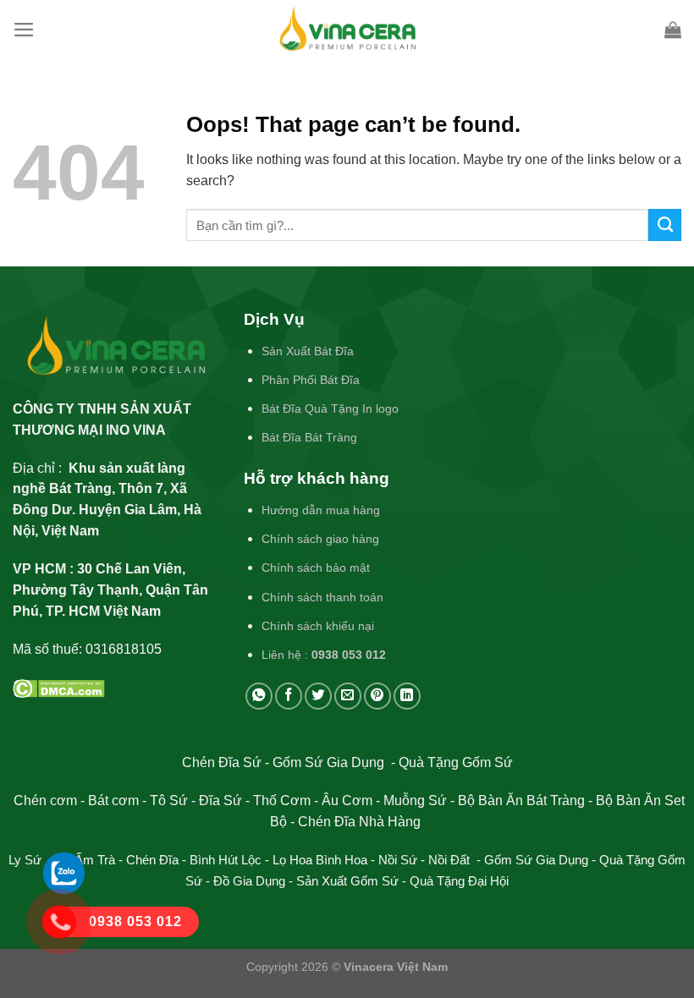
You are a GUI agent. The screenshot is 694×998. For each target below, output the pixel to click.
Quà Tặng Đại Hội (459, 881)
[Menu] (24, 30)
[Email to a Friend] (347, 696)
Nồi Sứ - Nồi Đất (425, 860)
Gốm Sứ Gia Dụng (536, 860)
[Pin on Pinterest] (377, 696)
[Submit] (664, 225)
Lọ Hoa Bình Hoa (320, 860)
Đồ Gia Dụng (251, 881)
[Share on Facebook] (288, 696)
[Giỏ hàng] (672, 29)
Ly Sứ (26, 860)
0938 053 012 (348, 654)
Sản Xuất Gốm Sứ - (353, 881)
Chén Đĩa (152, 860)
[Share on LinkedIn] (407, 696)
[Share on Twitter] (318, 696)
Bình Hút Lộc (226, 860)
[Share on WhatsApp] (259, 696)
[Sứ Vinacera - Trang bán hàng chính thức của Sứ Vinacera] (347, 29)
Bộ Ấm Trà (85, 860)
